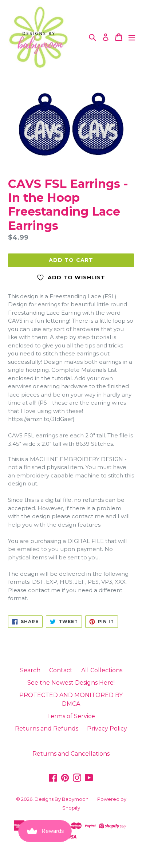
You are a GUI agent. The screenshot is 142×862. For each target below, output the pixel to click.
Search (30, 670)
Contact (60, 670)
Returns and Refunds (46, 728)
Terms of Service (71, 716)
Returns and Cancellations (71, 753)
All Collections (101, 670)
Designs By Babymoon (61, 799)
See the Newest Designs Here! (71, 682)
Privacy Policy (107, 728)
